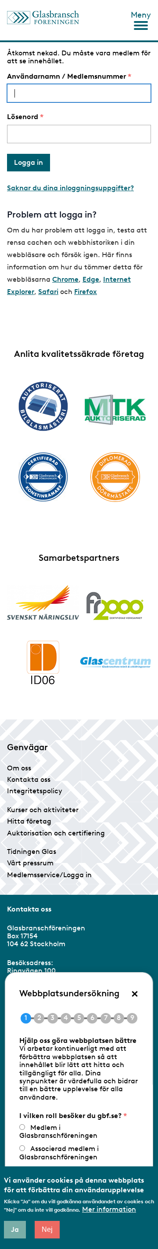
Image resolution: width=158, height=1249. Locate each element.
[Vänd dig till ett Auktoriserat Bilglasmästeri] (43, 406)
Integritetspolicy (34, 791)
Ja (15, 1229)
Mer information (109, 1209)
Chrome (65, 279)
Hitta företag (29, 821)
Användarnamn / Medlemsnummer (66, 76)
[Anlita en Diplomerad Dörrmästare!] (115, 477)
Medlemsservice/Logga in (49, 875)
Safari (48, 291)
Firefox (85, 291)
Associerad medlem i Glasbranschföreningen (59, 1152)
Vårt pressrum (30, 863)
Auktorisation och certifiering (56, 833)
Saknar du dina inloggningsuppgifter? (70, 188)
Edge (91, 279)
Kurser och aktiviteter (43, 810)
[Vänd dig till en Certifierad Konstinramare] (43, 476)
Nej (47, 1229)
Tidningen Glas (31, 851)
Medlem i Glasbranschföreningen (58, 1131)
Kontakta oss (28, 779)
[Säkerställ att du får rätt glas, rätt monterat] (115, 409)
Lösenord (22, 117)
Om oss (19, 768)
